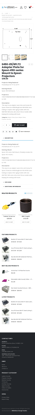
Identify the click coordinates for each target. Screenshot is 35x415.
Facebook (3, 131)
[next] (32, 64)
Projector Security (6, 119)
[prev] (29, 64)
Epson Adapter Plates (20, 117)
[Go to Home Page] (2, 13)
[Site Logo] (11, 7)
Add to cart (21, 125)
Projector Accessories (6, 214)
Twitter (6, 131)
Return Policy (5, 399)
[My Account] (21, 7)
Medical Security (6, 380)
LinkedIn (9, 131)
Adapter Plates (11, 117)
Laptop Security (6, 376)
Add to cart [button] (9, 222)
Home (3, 364)
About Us (4, 366)
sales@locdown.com (7, 351)
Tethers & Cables (6, 388)
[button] (3, 7)
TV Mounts (5, 382)
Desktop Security (6, 384)
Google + (13, 131)
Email (16, 131)
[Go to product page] (9, 205)
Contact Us (5, 368)
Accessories (5, 390)
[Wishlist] (25, 7)
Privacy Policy (5, 397)
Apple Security (6, 386)
